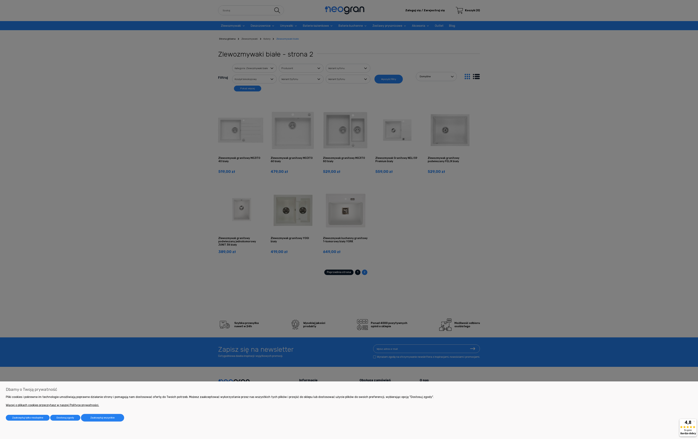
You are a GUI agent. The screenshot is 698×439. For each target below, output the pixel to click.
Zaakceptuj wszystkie (102, 417)
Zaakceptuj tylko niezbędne (27, 417)
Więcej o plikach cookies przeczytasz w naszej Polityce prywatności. (52, 405)
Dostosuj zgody (65, 417)
